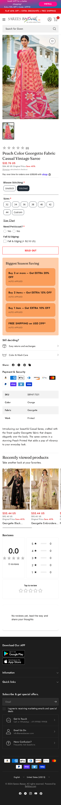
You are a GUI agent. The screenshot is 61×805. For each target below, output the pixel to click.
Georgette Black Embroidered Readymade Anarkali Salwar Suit (13, 523)
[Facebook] (20, 793)
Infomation (8, 672)
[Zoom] (52, 41)
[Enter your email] (55, 702)
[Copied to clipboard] (29, 365)
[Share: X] (19, 365)
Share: (5, 365)
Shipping (5, 169)
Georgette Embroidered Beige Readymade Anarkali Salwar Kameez (44, 523)
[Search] (54, 29)
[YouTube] (35, 793)
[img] (13, 148)
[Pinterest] (41, 793)
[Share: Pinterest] (24, 365)
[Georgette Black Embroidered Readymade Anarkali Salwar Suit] (16, 489)
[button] (42, 543)
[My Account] (50, 19)
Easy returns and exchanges (22, 346)
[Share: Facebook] (13, 365)
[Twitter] (25, 793)
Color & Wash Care (18, 355)
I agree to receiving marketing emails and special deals (32, 710)
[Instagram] (30, 793)
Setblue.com (30, 786)
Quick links (9, 682)
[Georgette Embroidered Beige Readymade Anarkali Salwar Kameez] (45, 489)
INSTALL (48, 3)
